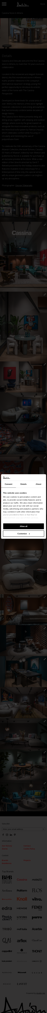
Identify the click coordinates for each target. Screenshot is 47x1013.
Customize (22, 534)
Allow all (23, 526)
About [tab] (38, 484)
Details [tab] (23, 484)
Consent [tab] (8, 484)
